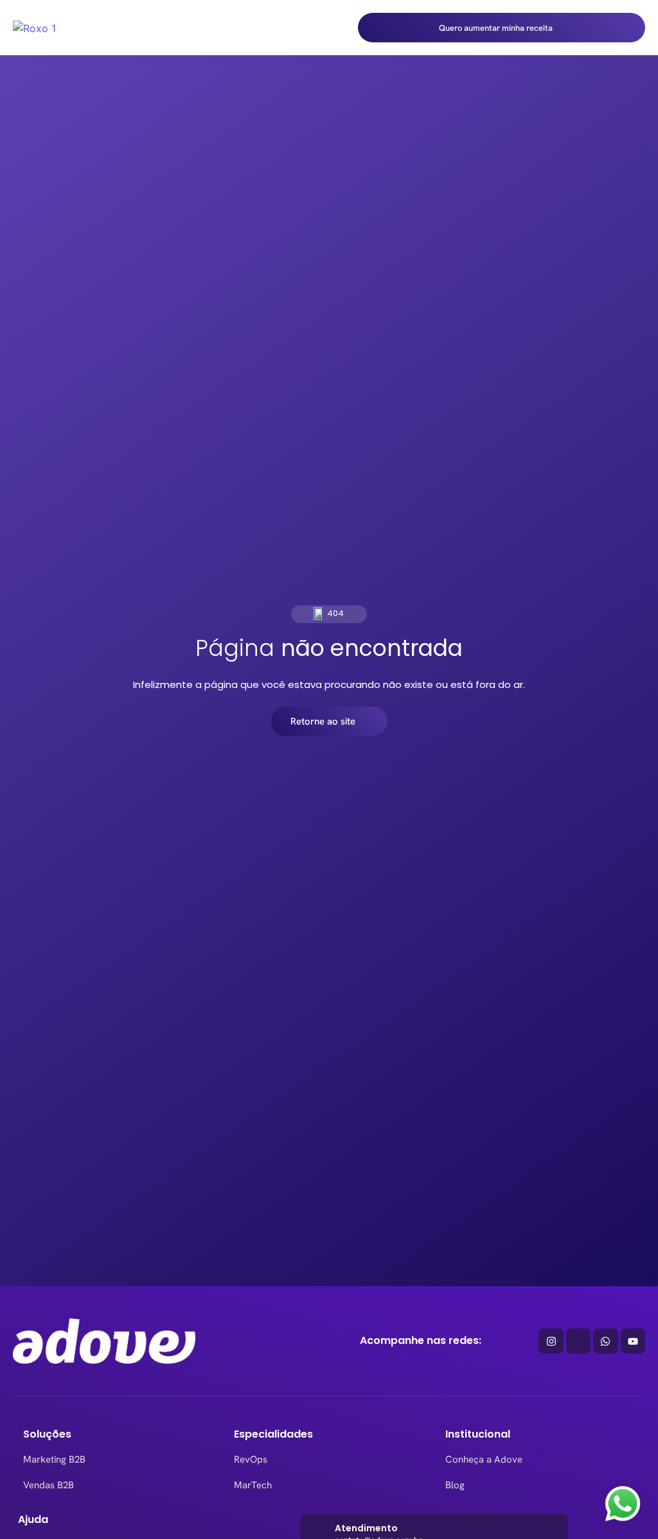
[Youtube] (633, 1340)
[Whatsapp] (605, 1340)
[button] (336, 27)
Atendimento (366, 1529)
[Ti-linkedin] (578, 1340)
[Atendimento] (320, 1532)
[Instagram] (550, 1340)
